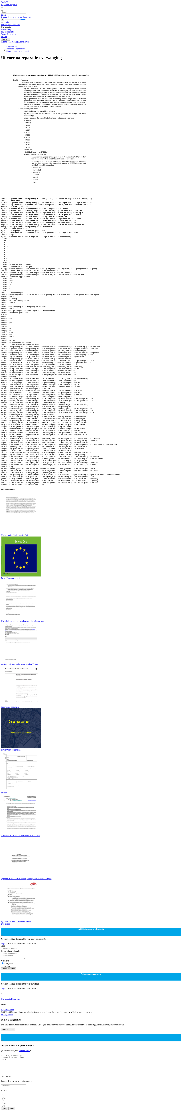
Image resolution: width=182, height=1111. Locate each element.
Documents (6, 999)
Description (10, 951)
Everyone (8, 963)
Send (12, 1109)
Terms (10, 1014)
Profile (4, 36)
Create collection (8, 969)
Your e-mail (6, 1076)
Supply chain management (17, 51)
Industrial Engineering (15, 49)
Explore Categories (9, 4)
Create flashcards (24, 17)
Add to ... (5, 39)
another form (24, 1050)
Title (3, 946)
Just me (7, 966)
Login (3, 14)
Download (5, 924)
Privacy (4, 1014)
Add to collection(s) (9, 42)
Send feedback (8, 1030)
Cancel (4, 1109)
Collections (15, 24)
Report (4, 1010)
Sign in (4, 943)
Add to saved (23, 42)
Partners (10, 1010)
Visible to (5, 961)
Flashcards (6, 24)
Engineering (11, 46)
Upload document (9, 17)
